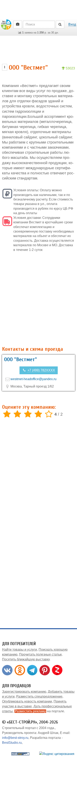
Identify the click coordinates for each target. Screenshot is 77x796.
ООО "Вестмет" (20, 359)
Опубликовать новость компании (27, 701)
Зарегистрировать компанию (24, 691)
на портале (39, 711)
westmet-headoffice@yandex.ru (33, 379)
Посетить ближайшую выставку (25, 659)
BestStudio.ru (12, 742)
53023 (70, 68)
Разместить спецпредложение (39, 696)
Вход (72, 24)
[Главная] (6, 24)
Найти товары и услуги (19, 649)
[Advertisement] (38, 299)
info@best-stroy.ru (15, 737)
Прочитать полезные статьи (40, 654)
